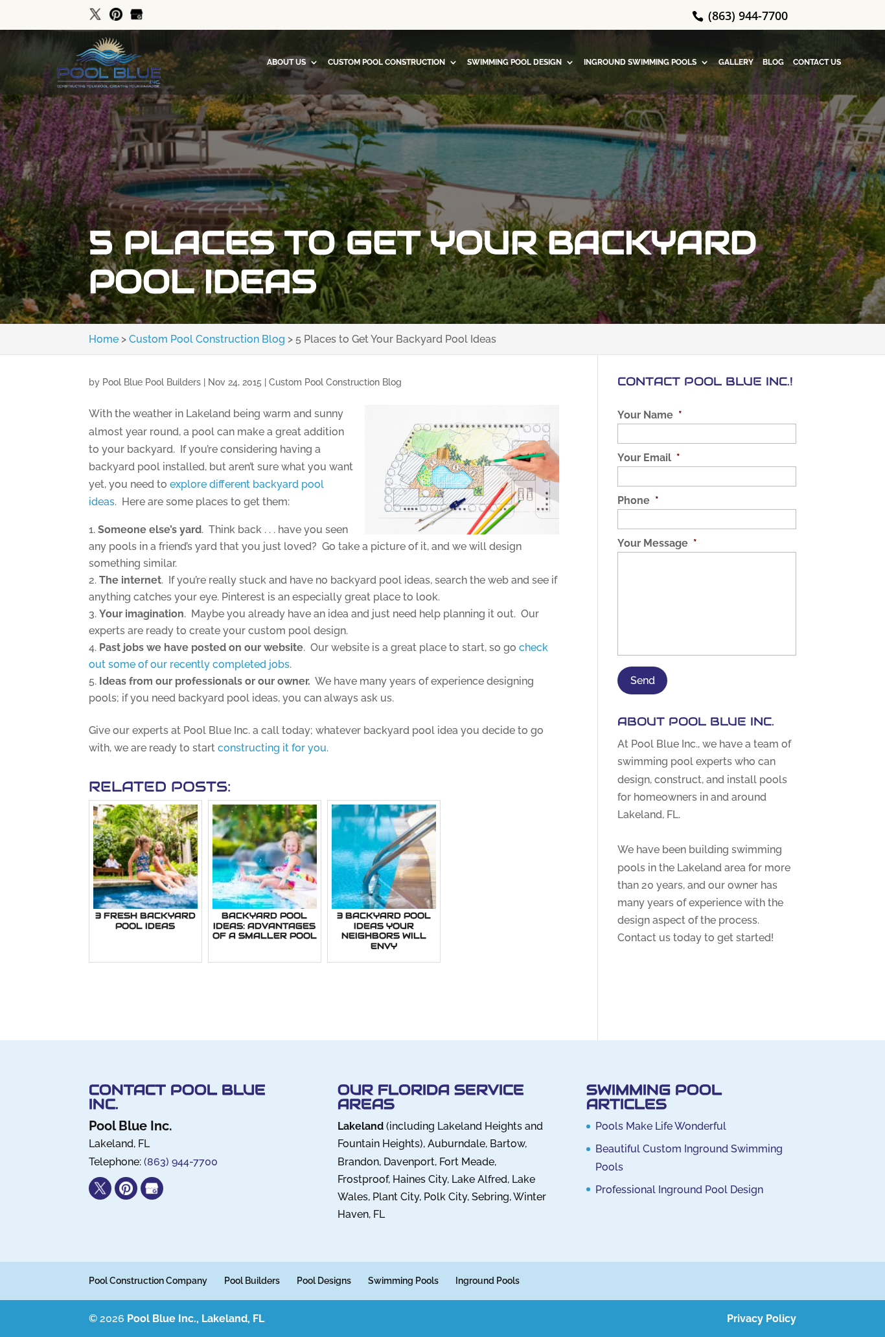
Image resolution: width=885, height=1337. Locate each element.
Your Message (657, 543)
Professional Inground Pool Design (679, 1189)
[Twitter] (95, 15)
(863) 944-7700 (746, 15)
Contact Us (817, 62)
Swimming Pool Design (514, 62)
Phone (638, 500)
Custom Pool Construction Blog (335, 382)
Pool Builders (252, 1280)
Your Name (649, 415)
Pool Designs (324, 1280)
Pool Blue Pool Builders (151, 382)
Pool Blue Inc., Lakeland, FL (195, 1318)
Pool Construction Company (148, 1280)
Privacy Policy (761, 1318)
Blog (773, 62)
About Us (286, 62)
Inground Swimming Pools (640, 62)
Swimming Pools (403, 1280)
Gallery (735, 62)
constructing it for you (272, 748)
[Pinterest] (115, 15)
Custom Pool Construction (386, 62)
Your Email (648, 457)
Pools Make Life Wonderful (660, 1126)
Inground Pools (487, 1280)
